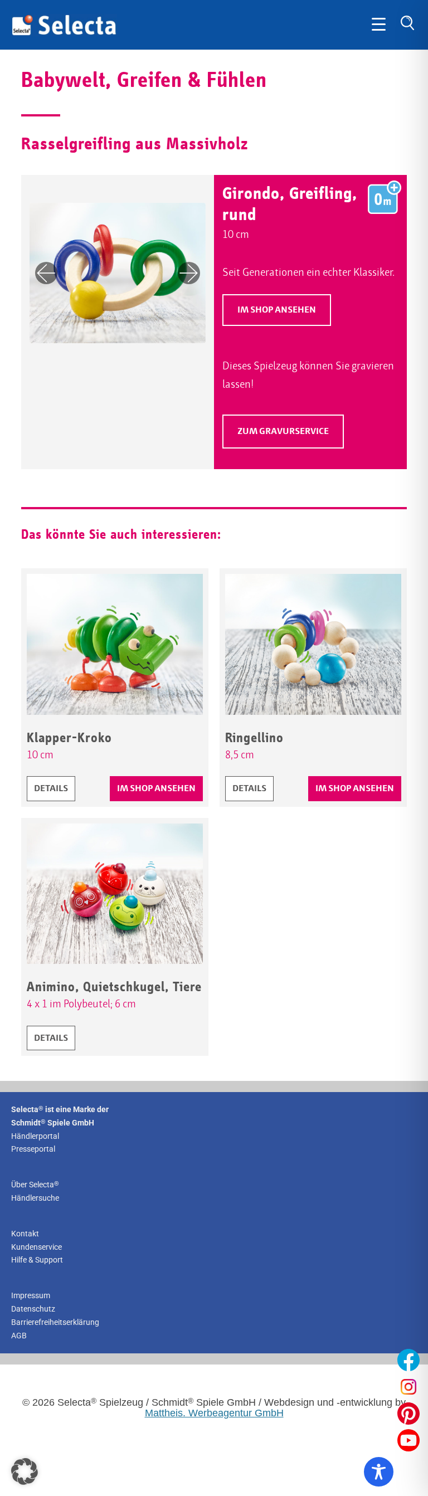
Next (189, 273)
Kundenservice (36, 1246)
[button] (24, 1471)
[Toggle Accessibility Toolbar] (379, 1472)
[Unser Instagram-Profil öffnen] (408, 1387)
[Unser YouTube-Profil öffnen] (408, 1440)
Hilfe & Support (37, 1259)
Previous (46, 273)
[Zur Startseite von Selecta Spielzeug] (64, 33)
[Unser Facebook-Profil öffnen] (408, 1360)
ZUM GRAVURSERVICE (290, 434)
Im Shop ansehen (276, 310)
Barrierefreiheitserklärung (55, 1322)
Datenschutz (33, 1308)
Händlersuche (35, 1197)
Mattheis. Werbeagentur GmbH (214, 1413)
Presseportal (33, 1148)
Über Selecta (35, 1184)
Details (54, 788)
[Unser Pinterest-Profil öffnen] (408, 1413)
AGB (19, 1335)
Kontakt (25, 1233)
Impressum (30, 1295)
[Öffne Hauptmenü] (378, 25)
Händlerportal (35, 1136)
